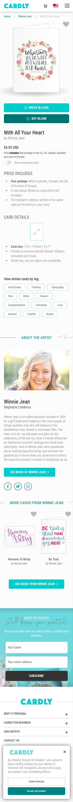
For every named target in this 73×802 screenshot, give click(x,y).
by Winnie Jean (19, 563)
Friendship (41, 305)
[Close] (64, 752)
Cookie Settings (36, 781)
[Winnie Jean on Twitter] (18, 486)
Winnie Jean (25, 16)
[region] (36, 772)
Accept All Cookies (36, 791)
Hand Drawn (14, 287)
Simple (50, 314)
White (26, 296)
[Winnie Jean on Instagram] (28, 486)
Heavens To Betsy (19, 559)
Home (7, 16)
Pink (10, 296)
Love (60, 305)
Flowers (44, 296)
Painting (36, 287)
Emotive (12, 314)
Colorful (31, 314)
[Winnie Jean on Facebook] (8, 486)
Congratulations (16, 305)
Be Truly (54, 559)
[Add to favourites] (66, 24)
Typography (57, 287)
